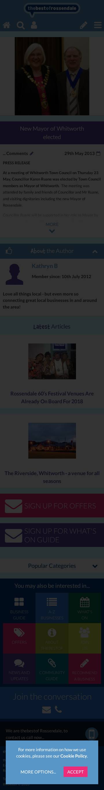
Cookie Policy (73, 755)
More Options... (38, 771)
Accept (75, 771)
